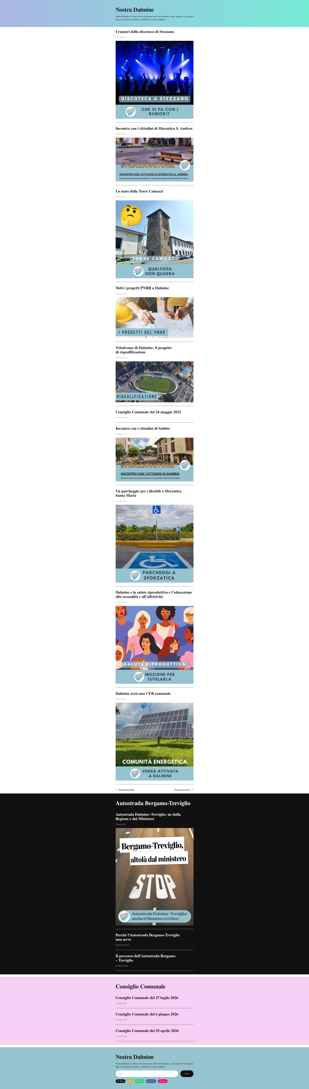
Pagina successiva (184, 789)
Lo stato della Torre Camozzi (139, 191)
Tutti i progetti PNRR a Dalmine (142, 288)
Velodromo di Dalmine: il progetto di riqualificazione (144, 349)
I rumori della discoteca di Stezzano (145, 31)
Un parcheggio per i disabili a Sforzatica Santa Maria (148, 493)
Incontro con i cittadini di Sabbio (143, 428)
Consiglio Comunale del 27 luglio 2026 (147, 997)
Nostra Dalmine (135, 9)
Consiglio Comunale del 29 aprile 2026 (147, 1030)
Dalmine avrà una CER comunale (143, 693)
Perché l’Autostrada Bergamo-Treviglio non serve (148, 937)
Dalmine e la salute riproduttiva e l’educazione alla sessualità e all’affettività (154, 594)
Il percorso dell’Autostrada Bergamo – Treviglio (146, 958)
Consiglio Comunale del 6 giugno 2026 (147, 1014)
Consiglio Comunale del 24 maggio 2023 (148, 412)
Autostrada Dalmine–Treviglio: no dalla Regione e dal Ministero (148, 816)
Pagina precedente (125, 789)
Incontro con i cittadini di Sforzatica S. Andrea (154, 128)
